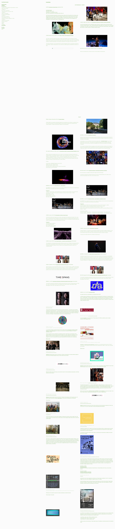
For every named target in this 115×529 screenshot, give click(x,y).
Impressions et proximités (5, 20)
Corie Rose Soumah (5, 2)
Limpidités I (3, 24)
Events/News (4, 25)
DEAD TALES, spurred (5, 8)
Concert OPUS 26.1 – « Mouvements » (59, 185)
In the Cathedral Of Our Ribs (6, 17)
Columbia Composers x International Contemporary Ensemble (98, 170)
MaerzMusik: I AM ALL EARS (92, 382)
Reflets (3, 23)
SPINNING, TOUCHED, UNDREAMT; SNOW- (8, 18)
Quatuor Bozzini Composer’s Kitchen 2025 (62, 264)
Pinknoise (47, 354)
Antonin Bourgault (52, 330)
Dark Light (100, 48)
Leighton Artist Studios (83, 426)
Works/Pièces (4, 6)
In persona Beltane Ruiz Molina (50, 369)
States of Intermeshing (5, 13)
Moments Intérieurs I (5, 21)
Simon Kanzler (60, 398)
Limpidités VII (3, 9)
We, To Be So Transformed (5, 10)
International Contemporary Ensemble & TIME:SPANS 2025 (98, 275)
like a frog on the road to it (5, 16)
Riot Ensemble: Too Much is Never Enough (61, 215)
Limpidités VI (3, 12)
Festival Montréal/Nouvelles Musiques (85, 403)
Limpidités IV (3, 15)
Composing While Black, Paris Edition (51, 436)
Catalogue (3, 5)
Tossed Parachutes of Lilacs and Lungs (7, 11)
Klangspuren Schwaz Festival (53, 7)
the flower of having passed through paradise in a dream (10, 7)
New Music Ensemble (49, 307)
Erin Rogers (73, 329)
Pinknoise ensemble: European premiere (86, 363)
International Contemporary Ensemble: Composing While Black (101, 22)
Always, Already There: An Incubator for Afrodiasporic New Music (89, 456)
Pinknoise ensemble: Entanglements (51, 352)
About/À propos (4, 4)
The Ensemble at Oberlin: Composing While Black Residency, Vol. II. (69, 151)
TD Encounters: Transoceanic (94, 228)
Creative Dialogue (61, 119)
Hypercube (69, 329)
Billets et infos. (82, 348)
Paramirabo (82, 344)
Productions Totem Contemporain (89, 344)
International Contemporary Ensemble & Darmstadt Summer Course (62, 281)
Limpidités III (3, 19)
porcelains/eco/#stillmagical (6, 14)
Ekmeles (81, 405)
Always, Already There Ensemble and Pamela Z (66, 35)
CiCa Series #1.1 (48, 414)
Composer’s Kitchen (92, 292)
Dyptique (3, 22)
